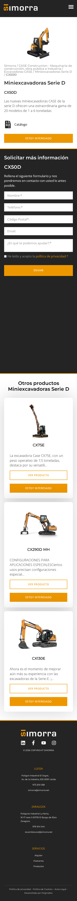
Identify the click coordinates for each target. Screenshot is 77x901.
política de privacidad (50, 256)
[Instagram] (54, 743)
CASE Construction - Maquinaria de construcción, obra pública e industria (38, 67)
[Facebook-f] (33, 743)
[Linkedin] (23, 743)
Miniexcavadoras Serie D (53, 71)
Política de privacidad (20, 889)
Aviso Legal (60, 889)
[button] (71, 6)
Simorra (10, 65)
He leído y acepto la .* (37, 256)
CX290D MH (38, 549)
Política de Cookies (42, 889)
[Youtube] (43, 743)
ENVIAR (39, 270)
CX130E (38, 658)
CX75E (38, 445)
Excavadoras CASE (18, 71)
